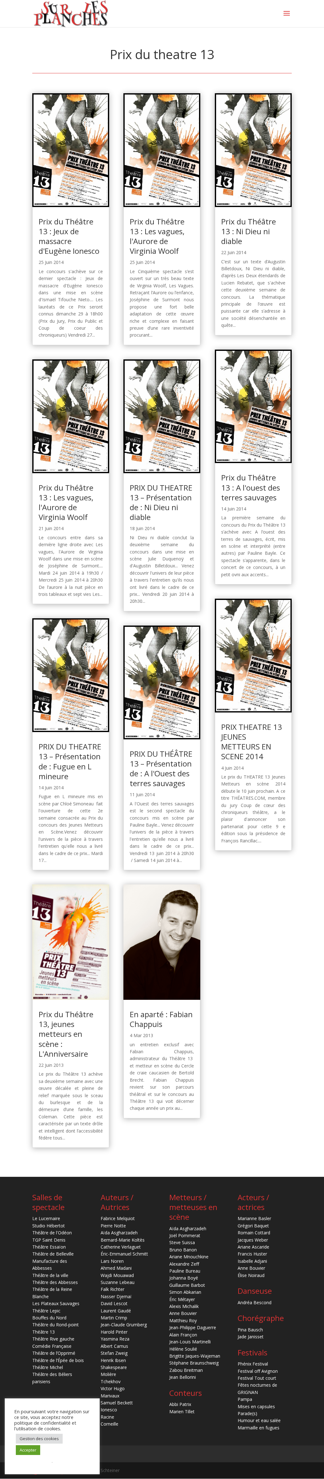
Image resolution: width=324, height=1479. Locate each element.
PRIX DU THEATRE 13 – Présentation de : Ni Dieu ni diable (161, 502)
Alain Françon (183, 1335)
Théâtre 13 (43, 1332)
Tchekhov (111, 1381)
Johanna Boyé (183, 1278)
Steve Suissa (182, 1242)
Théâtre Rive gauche (53, 1339)
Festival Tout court (257, 1378)
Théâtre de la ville (50, 1275)
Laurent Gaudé (116, 1311)
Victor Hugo (113, 1388)
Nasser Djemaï (116, 1296)
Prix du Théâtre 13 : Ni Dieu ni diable (248, 231)
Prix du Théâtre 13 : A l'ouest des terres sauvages (250, 487)
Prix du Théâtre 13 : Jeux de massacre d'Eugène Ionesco (69, 236)
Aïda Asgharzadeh (119, 1233)
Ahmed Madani (116, 1268)
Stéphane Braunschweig (194, 1363)
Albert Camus (114, 1346)
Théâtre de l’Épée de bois (58, 1360)
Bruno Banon (183, 1250)
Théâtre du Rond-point (55, 1325)
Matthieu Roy (183, 1320)
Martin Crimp (114, 1318)
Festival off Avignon (258, 1371)
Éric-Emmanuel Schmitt (124, 1254)
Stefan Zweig (114, 1353)
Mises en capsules (256, 1406)
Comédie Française (52, 1346)
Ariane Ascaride (253, 1247)
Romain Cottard (254, 1233)
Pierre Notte (113, 1226)
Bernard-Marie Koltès (123, 1240)
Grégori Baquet (253, 1226)
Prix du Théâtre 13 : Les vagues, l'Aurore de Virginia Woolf (66, 502)
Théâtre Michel (47, 1367)
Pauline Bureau (184, 1271)
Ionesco (109, 1410)
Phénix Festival (253, 1364)
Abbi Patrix (180, 1404)
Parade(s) (247, 1413)
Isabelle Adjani (252, 1261)
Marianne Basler (254, 1218)
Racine (107, 1417)
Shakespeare (114, 1367)
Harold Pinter (114, 1332)
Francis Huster (252, 1254)
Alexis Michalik (184, 1306)
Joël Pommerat (184, 1235)
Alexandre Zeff (184, 1264)
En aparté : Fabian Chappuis (161, 1019)
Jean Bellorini (182, 1377)
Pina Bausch (250, 1330)
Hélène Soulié (183, 1349)
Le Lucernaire (46, 1218)
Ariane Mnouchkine (189, 1257)
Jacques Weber (253, 1240)
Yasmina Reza (115, 1339)
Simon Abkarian (185, 1292)
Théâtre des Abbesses (55, 1282)
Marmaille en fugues (258, 1428)
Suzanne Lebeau (117, 1282)
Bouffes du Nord (49, 1318)
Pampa (245, 1399)
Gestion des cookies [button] (39, 1438)
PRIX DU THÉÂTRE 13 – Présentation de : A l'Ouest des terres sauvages (161, 769)
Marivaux (110, 1396)
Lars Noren (112, 1261)
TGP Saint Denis (48, 1240)
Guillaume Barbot (187, 1285)
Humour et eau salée (259, 1420)
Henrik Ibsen (113, 1360)
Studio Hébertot (48, 1226)
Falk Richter (112, 1289)
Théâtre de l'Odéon (52, 1233)
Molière (108, 1374)
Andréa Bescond (254, 1302)
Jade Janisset (251, 1337)
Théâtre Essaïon (49, 1247)
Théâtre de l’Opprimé (53, 1353)
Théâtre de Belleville (53, 1254)
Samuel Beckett (117, 1403)
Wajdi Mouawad (117, 1275)
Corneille (109, 1424)
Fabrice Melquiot (118, 1218)
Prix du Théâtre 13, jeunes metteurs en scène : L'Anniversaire (66, 1034)
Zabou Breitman (186, 1370)
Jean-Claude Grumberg (124, 1325)
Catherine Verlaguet (121, 1247)
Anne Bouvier (183, 1313)
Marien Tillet (182, 1412)
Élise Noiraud (251, 1275)
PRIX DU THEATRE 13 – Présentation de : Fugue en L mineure (70, 761)
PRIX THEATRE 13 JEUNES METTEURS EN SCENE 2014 (251, 742)
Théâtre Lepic (46, 1311)
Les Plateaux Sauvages (55, 1303)
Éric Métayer (182, 1299)
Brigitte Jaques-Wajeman (194, 1356)
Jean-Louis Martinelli (190, 1342)
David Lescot (114, 1303)
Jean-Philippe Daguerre (192, 1327)
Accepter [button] (28, 1450)
